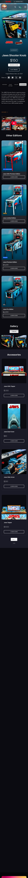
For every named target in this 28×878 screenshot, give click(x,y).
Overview (4, 84)
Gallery (16, 84)
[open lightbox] (7, 341)
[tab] (14, 331)
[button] (25, 7)
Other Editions (10, 85)
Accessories (23, 84)
